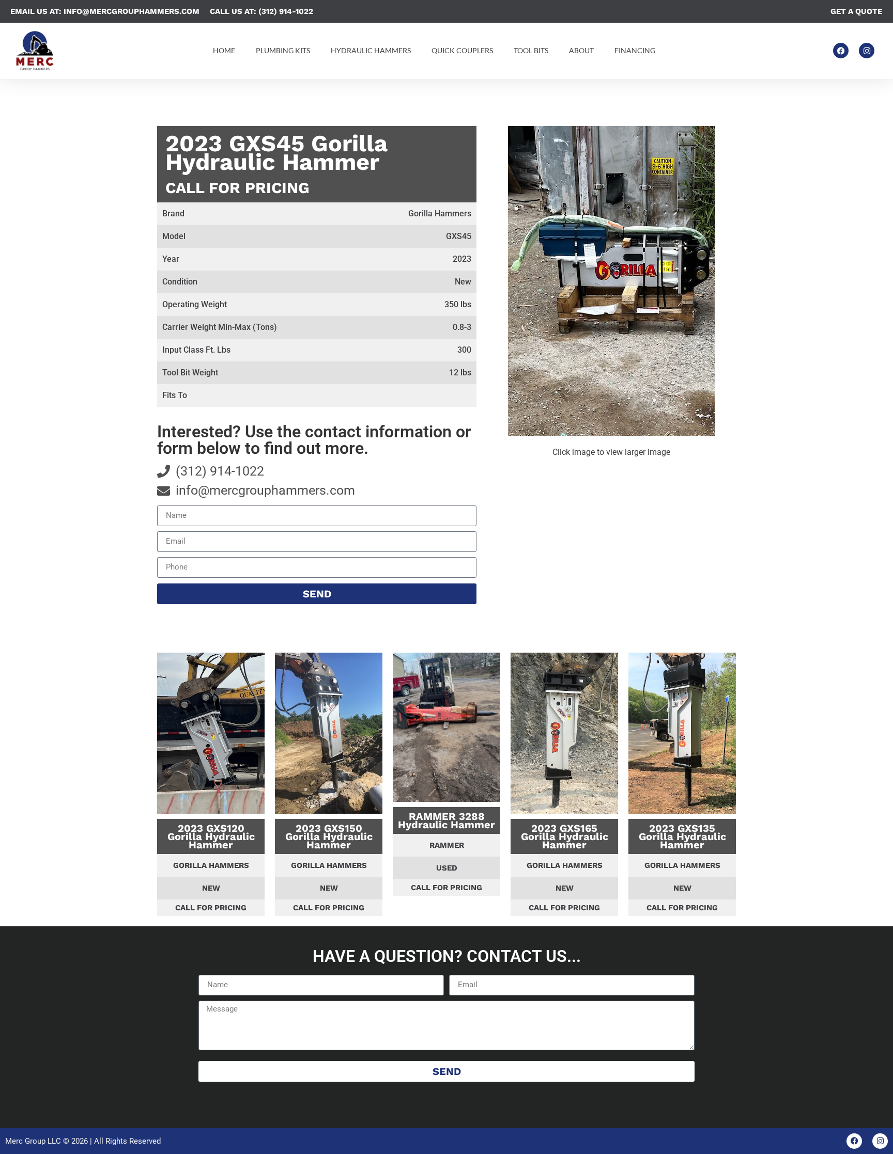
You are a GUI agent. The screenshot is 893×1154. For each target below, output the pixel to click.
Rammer (446, 845)
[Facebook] (841, 50)
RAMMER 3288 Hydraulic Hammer (446, 820)
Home (224, 50)
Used (446, 868)
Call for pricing (237, 188)
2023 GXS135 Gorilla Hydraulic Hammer (682, 836)
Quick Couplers (462, 50)
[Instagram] (866, 50)
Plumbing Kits (283, 50)
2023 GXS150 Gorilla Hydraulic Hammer (329, 836)
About (581, 50)
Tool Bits (531, 50)
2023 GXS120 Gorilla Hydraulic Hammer (211, 836)
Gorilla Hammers (211, 865)
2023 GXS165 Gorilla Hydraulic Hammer (564, 836)
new (211, 888)
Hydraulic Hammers (371, 50)
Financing (634, 50)
